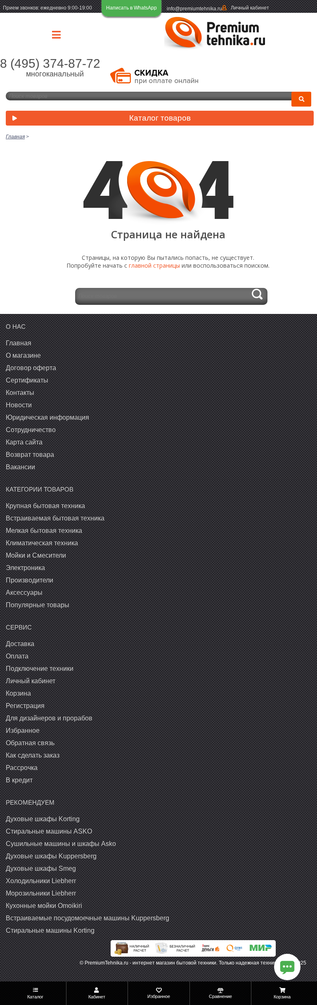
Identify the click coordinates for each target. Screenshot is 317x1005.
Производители (29, 580)
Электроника (25, 567)
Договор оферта (31, 367)
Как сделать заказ (32, 755)
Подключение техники (39, 668)
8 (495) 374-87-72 (50, 63)
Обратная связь (30, 742)
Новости (19, 405)
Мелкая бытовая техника (44, 530)
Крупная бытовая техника (45, 505)
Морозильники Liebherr (41, 893)
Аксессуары (24, 592)
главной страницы (154, 265)
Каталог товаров (160, 118)
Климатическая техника (42, 542)
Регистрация (25, 705)
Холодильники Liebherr (41, 880)
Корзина (18, 693)
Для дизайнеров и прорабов (49, 718)
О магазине (23, 355)
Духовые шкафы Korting (43, 818)
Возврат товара (30, 454)
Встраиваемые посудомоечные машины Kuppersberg (87, 918)
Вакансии (20, 466)
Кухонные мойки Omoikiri (44, 905)
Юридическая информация (47, 417)
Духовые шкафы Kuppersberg (51, 856)
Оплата (17, 656)
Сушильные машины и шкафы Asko (61, 843)
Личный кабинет (250, 8)
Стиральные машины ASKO (49, 831)
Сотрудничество (31, 429)
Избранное (23, 730)
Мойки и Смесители (36, 555)
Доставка (20, 643)
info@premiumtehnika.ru (194, 9)
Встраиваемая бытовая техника (55, 518)
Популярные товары (37, 604)
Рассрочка (22, 767)
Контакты (20, 392)
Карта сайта (24, 442)
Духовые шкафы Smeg (41, 868)
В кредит (19, 780)
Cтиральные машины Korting (50, 930)
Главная (18, 343)
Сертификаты (27, 380)
